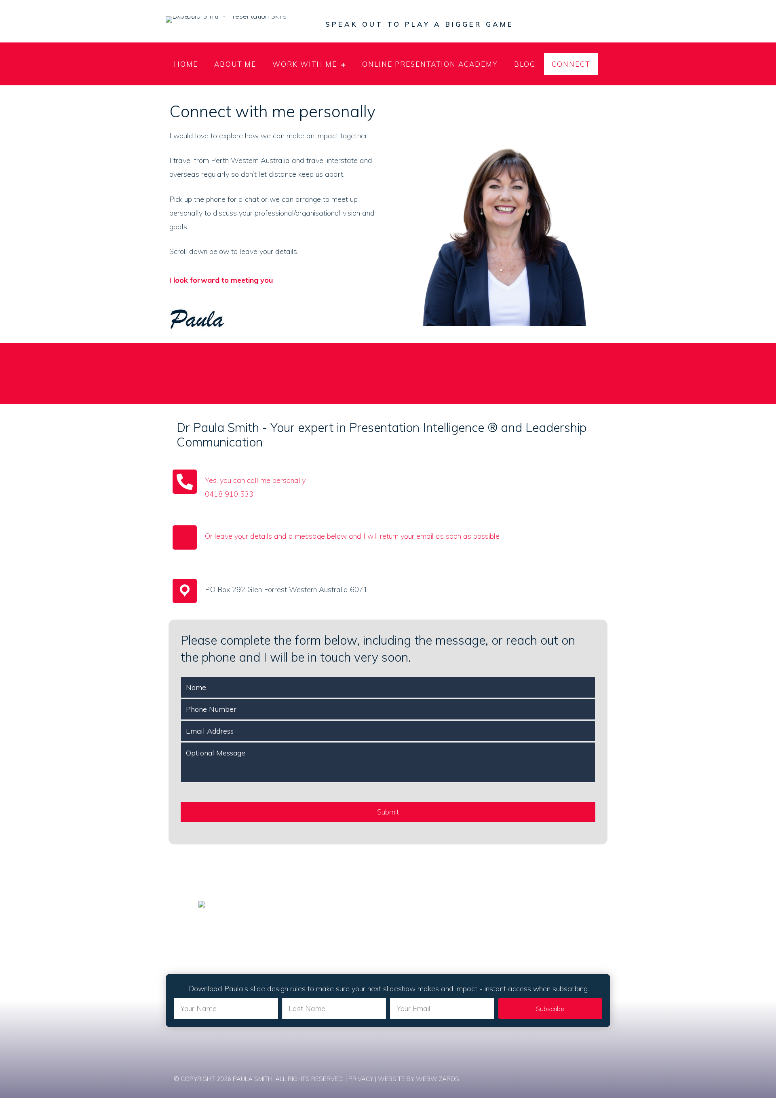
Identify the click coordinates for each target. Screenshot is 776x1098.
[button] (550, 1008)
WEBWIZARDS (437, 1079)
